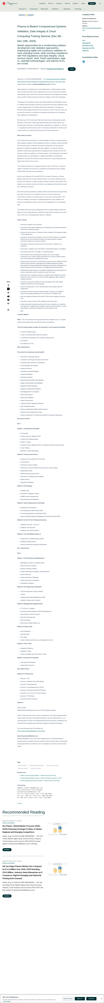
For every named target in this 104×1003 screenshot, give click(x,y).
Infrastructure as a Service (52, 765)
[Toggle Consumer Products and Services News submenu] (28, 9)
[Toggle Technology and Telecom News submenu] (84, 9)
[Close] (101, 998)
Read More (7, 849)
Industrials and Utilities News (67, 9)
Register (92, 3)
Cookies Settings (68, 998)
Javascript (85, 50)
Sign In (83, 3)
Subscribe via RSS (87, 45)
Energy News (34, 9)
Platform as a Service (23, 768)
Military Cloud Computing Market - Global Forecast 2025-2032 (38, 775)
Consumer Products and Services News (23, 9)
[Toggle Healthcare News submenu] (62, 9)
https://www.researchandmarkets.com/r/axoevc (31, 731)
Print (83, 40)
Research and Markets (55, 69)
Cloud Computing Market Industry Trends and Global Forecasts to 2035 (41, 778)
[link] (42, 3)
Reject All (79, 998)
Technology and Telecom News (79, 9)
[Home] (10, 3)
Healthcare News (56, 9)
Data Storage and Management (36, 765)
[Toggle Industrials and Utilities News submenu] (73, 9)
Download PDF (86, 43)
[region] (52, 999)
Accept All (91, 998)
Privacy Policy (6, 1001)
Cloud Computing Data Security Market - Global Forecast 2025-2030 (40, 780)
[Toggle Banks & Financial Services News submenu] (50, 9)
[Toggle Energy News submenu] (39, 9)
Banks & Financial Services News (45, 9)
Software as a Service (36, 768)
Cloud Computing (22, 765)
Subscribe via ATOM (88, 48)
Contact (19, 803)
